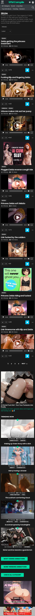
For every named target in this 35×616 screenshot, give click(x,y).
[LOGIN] (33, 2)
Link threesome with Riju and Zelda (17, 329)
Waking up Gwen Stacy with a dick (17, 444)
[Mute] (29, 65)
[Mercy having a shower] (17, 456)
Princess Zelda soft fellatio (13, 203)
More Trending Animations (15, 567)
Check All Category (12, 575)
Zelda (4, 38)
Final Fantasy (15, 495)
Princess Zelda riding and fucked (16, 295)
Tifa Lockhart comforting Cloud (17, 498)
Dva (16, 522)
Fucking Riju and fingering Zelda (15, 77)
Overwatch (21, 468)
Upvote (2, 70)
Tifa (23, 495)
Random (22, 9)
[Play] (3, 65)
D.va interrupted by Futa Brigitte (17, 525)
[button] (17, 57)
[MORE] (32, 70)
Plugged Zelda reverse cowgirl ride (17, 169)
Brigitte (10, 522)
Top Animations (6, 9)
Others (27, 547)
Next (23, 364)
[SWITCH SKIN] (30, 2)
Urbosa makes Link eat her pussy (16, 111)
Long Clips (19, 6)
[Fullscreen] (32, 65)
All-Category (6, 6)
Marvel (23, 440)
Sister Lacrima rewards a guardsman (17, 550)
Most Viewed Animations (14, 559)
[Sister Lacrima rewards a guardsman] (17, 537)
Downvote (6, 70)
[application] (17, 57)
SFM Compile (16, 2)
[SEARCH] (33, 7)
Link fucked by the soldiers (13, 237)
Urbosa (4, 27)
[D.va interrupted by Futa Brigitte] (17, 510)
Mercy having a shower (17, 471)
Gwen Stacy (14, 440)
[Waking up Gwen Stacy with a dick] (17, 428)
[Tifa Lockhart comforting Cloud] (17, 482)
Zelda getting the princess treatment (13, 42)
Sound (13, 6)
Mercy (12, 468)
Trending (15, 9)
